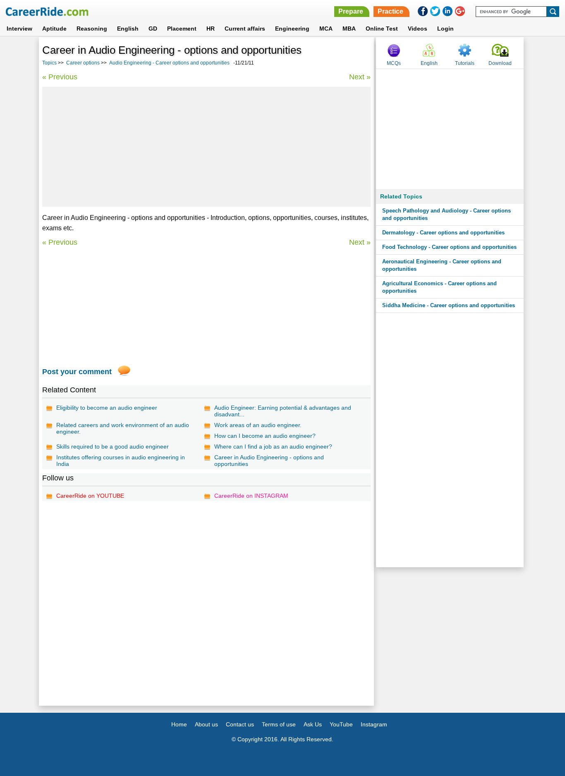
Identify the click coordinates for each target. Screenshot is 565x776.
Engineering (292, 28)
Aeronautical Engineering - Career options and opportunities (441, 265)
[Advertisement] (206, 147)
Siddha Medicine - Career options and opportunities (448, 305)
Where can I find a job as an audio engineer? (273, 446)
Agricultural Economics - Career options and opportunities (439, 287)
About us (206, 724)
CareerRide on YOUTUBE (90, 495)
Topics (49, 63)
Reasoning (92, 28)
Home (179, 724)
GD (152, 28)
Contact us (240, 724)
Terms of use (279, 724)
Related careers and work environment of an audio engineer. (122, 428)
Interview (19, 28)
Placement (181, 28)
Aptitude (54, 28)
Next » (360, 77)
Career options (83, 63)
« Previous (59, 77)
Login (445, 28)
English (128, 28)
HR (210, 28)
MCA (326, 28)
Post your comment (77, 372)
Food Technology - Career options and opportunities (449, 247)
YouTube (341, 724)
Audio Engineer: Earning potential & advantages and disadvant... (282, 411)
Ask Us (313, 724)
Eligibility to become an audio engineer (106, 407)
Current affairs (245, 28)
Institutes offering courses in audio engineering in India (120, 460)
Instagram (374, 724)
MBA (349, 28)
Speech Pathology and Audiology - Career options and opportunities (446, 214)
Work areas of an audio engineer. (258, 425)
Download (500, 63)
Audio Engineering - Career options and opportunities (169, 63)
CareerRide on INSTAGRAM (251, 495)
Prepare (350, 11)
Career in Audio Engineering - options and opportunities (269, 460)
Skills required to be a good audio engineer (112, 446)
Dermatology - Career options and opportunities (443, 232)
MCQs (394, 63)
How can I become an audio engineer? (265, 435)
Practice (390, 11)
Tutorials (464, 63)
